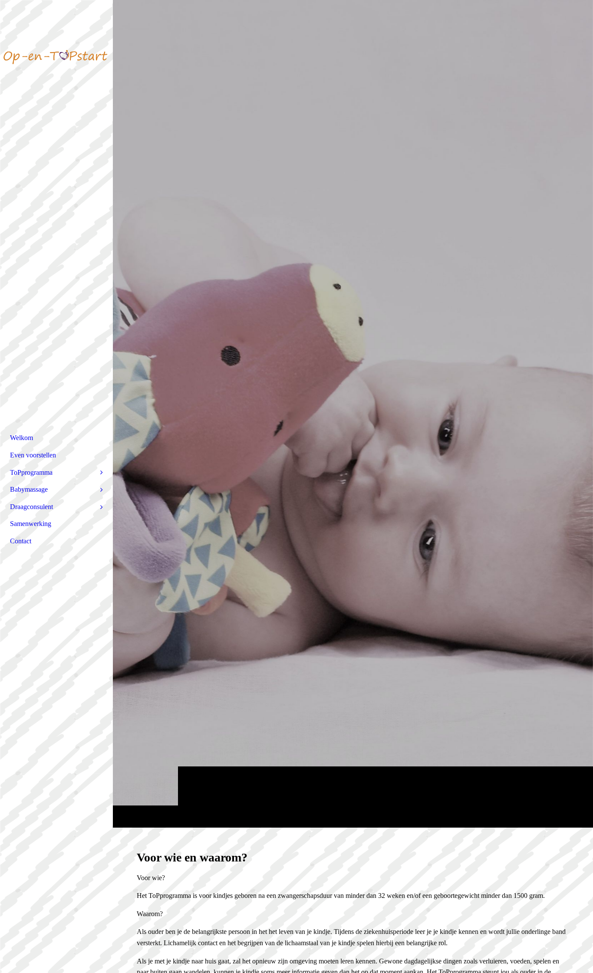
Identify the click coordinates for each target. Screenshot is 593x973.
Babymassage (29, 489)
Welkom (21, 437)
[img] (353, 413)
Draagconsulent (31, 506)
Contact (20, 541)
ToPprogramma (31, 472)
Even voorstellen (33, 455)
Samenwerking (30, 523)
